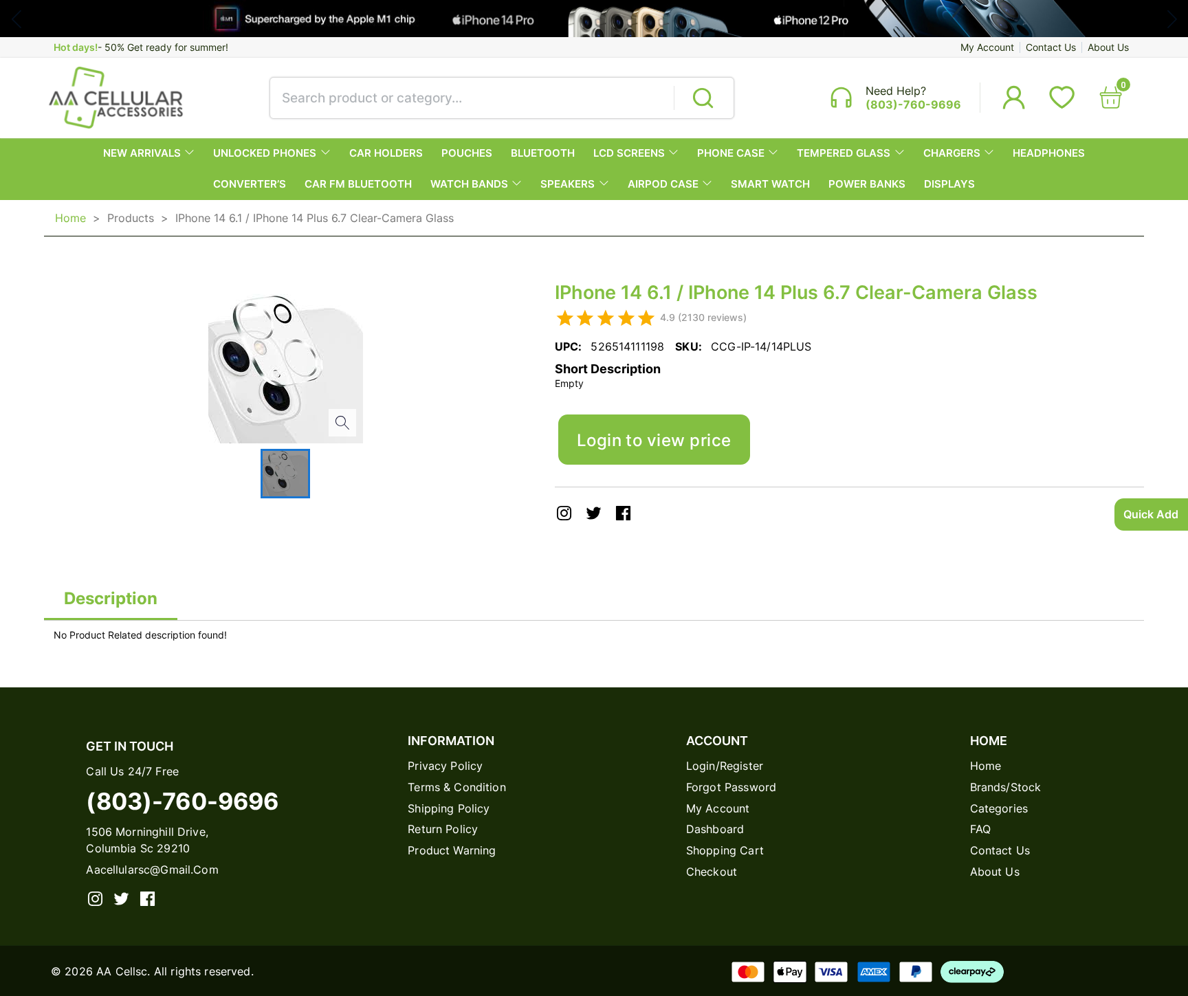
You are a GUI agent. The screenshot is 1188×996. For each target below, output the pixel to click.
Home (70, 218)
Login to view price (654, 440)
